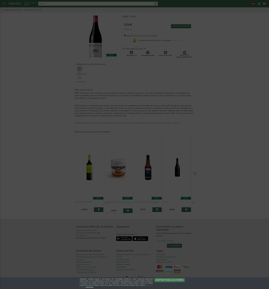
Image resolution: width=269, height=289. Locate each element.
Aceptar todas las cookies (169, 280)
